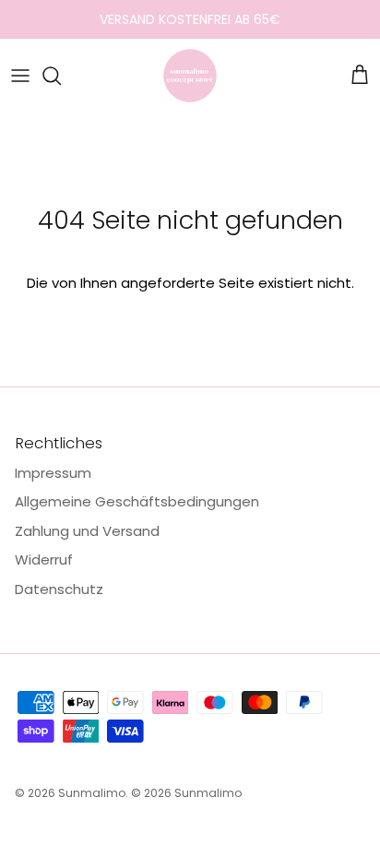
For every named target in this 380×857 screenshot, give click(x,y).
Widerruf (44, 559)
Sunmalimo (91, 793)
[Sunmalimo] (190, 75)
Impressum (53, 472)
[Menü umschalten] (20, 75)
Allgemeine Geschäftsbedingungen (137, 501)
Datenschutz (59, 589)
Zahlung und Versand (87, 531)
